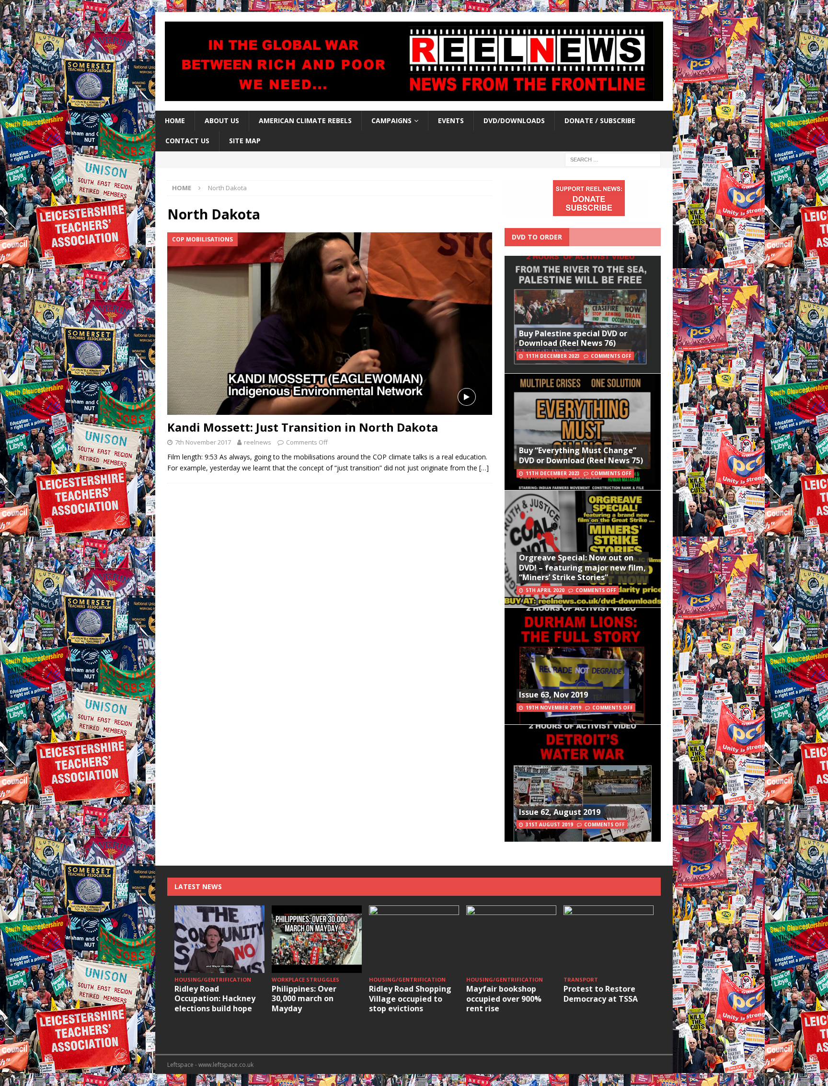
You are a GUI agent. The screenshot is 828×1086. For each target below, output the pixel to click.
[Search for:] (613, 158)
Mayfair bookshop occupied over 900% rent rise (503, 998)
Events (451, 120)
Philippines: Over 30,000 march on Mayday (304, 998)
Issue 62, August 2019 (559, 812)
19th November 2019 (553, 707)
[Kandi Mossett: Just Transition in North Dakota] (329, 323)
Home (175, 120)
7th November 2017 (203, 442)
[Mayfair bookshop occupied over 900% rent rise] (511, 939)
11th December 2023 (553, 356)
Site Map (245, 140)
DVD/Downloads (514, 120)
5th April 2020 (545, 590)
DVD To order (537, 236)
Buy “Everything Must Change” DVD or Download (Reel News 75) (581, 455)
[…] (484, 467)
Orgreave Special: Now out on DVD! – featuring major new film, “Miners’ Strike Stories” (582, 567)
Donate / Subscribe (599, 120)
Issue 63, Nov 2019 (553, 694)
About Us (222, 120)
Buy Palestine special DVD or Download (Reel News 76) (573, 338)
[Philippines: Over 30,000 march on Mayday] (317, 939)
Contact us (187, 140)
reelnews (257, 442)
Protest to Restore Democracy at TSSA (601, 993)
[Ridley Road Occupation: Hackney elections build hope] (219, 939)
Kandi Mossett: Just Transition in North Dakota (302, 427)
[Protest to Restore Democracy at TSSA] (609, 939)
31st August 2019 (549, 824)
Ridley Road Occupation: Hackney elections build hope (214, 998)
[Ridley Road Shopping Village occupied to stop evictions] (414, 939)
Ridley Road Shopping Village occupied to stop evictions (410, 998)
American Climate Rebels (305, 120)
